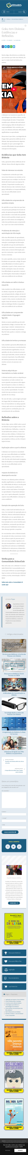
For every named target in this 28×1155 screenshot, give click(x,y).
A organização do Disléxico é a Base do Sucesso (14, 733)
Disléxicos (17, 40)
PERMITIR (20, 1150)
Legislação (12, 969)
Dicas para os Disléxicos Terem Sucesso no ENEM (14, 674)
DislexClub (4, 1141)
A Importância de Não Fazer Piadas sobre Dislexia (14, 770)
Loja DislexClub (13, 986)
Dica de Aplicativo (14, 978)
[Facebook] (7, 846)
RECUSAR (7, 1150)
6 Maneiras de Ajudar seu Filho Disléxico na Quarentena (14, 752)
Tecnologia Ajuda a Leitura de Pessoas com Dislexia (14, 713)
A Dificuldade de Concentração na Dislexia (14, 694)
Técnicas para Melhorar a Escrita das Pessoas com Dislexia (14, 655)
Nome (4, 811)
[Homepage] (14, 5)
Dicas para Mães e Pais (15, 961)
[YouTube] (13, 846)
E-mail (5, 818)
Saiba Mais (13, 903)
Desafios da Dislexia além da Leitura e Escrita (14, 761)
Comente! (10, 40)
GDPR (21, 1146)
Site (4, 824)
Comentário (6, 790)
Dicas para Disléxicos (14, 953)
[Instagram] (19, 846)
